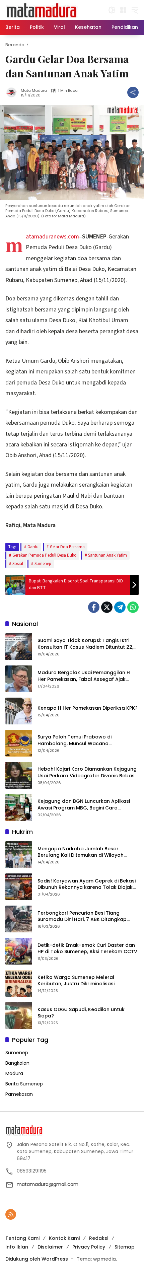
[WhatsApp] (133, 607)
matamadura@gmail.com (47, 1184)
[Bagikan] (133, 92)
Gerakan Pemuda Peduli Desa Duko (44, 555)
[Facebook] (93, 607)
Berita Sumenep (24, 1083)
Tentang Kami (22, 1238)
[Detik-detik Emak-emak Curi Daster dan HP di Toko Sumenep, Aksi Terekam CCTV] (18, 951)
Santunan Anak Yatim (107, 555)
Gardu (33, 547)
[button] (112, 10)
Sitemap (125, 1247)
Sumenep (42, 564)
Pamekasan (19, 1094)
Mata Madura (34, 90)
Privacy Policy (88, 1247)
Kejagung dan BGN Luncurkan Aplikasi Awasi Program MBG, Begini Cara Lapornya (84, 804)
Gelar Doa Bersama (67, 547)
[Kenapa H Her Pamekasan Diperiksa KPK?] (18, 711)
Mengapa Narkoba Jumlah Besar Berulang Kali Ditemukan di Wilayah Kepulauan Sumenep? (81, 852)
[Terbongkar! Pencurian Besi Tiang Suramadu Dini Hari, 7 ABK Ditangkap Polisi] (18, 919)
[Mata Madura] (41, 9)
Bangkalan (17, 1063)
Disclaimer (50, 1247)
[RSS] (10, 1214)
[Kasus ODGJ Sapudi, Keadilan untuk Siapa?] (18, 1015)
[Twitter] (107, 607)
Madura (14, 1073)
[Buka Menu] (123, 10)
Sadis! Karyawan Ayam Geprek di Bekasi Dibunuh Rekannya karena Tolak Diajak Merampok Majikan (87, 884)
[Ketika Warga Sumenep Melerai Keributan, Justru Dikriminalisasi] (18, 983)
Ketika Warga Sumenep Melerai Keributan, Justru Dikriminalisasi (76, 980)
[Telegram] (120, 607)
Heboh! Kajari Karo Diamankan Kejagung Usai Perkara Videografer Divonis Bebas (87, 772)
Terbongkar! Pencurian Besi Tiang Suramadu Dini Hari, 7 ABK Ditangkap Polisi (82, 916)
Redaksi (98, 1238)
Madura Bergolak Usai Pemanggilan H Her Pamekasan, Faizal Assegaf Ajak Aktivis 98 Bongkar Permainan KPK (84, 676)
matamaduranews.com (52, 236)
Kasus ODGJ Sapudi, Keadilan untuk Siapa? (81, 1012)
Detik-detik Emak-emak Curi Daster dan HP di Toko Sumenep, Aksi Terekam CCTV (87, 948)
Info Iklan (16, 1247)
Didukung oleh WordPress (36, 1259)
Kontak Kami (64, 1238)
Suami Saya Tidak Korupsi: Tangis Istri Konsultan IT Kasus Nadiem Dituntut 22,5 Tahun (87, 643)
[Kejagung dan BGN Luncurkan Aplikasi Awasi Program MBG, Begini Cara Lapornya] (18, 807)
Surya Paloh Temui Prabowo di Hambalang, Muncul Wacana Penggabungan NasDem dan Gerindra (84, 740)
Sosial (17, 564)
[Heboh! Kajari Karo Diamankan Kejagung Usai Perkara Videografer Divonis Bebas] (18, 775)
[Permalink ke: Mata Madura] (13, 92)
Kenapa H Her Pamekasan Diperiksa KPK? (88, 708)
